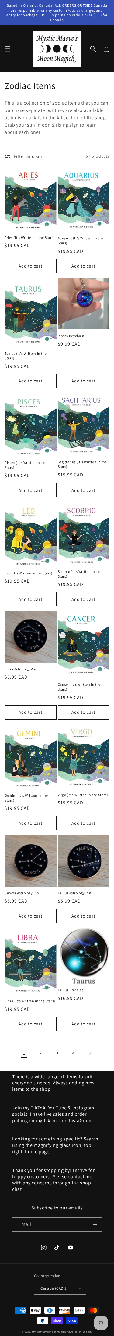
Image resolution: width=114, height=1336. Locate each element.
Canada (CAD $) (54, 1288)
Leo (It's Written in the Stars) (29, 573)
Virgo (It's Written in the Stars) (83, 794)
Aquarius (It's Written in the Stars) (80, 240)
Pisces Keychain (71, 335)
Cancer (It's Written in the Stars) (79, 686)
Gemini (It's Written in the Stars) (26, 798)
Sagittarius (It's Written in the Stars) (82, 464)
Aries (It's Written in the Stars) (30, 237)
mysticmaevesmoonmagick (49, 1331)
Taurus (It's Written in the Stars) (26, 356)
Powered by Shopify (79, 1331)
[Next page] (90, 1053)
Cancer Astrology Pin (22, 893)
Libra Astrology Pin (20, 669)
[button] (7, 49)
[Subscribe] (95, 1224)
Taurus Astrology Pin (75, 893)
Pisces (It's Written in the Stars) (25, 465)
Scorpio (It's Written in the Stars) (80, 574)
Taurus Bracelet (70, 990)
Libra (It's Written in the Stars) (30, 1001)
